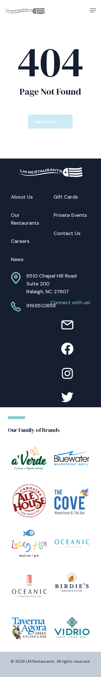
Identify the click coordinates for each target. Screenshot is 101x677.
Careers (20, 241)
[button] (93, 10)
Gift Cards (66, 197)
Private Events (70, 215)
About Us (22, 197)
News (17, 259)
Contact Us (67, 233)
